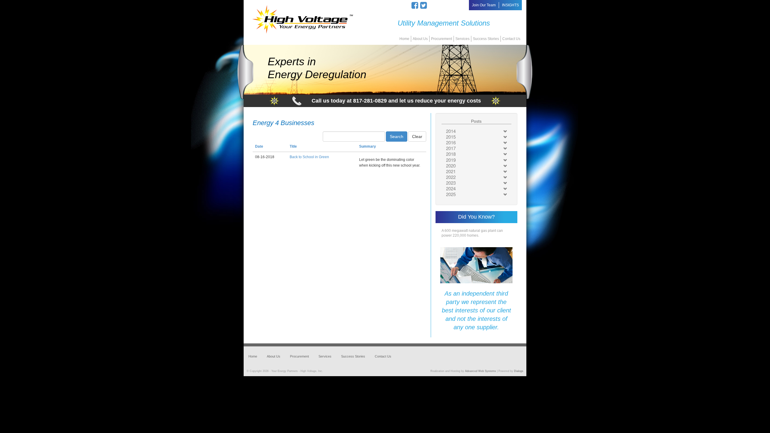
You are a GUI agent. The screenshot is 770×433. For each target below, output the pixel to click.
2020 (451, 165)
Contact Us (511, 39)
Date (259, 146)
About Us (420, 39)
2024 (451, 188)
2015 (451, 137)
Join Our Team (484, 5)
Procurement (441, 39)
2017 (451, 148)
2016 (451, 142)
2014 (451, 131)
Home (404, 39)
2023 (451, 183)
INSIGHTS (510, 5)
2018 (451, 154)
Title (293, 146)
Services (462, 39)
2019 (451, 160)
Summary (367, 146)
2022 (451, 177)
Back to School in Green (309, 157)
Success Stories (486, 39)
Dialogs (518, 371)
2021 (451, 171)
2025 (451, 194)
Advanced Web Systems (480, 371)
